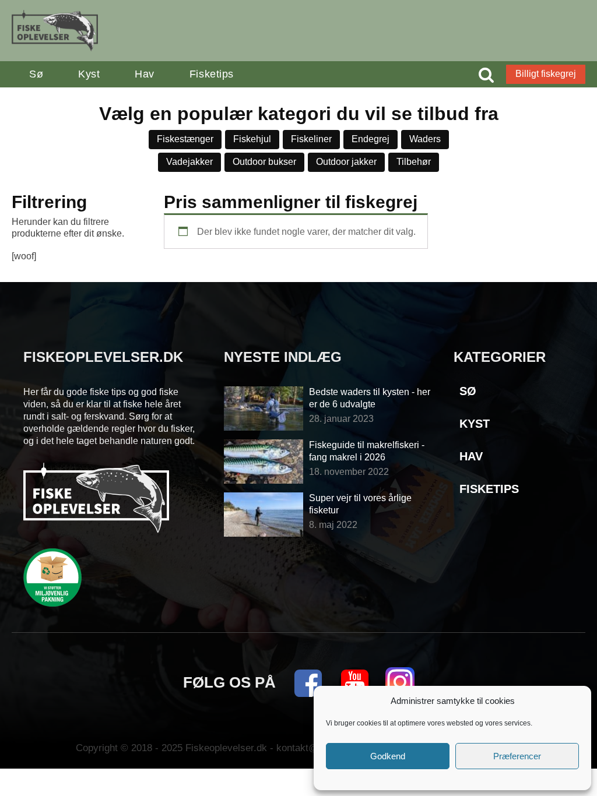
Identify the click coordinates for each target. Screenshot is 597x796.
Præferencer (517, 756)
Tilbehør (413, 162)
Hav (144, 74)
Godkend (387, 756)
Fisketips (211, 74)
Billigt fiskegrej (545, 74)
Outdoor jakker (346, 162)
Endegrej (370, 139)
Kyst (89, 74)
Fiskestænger (185, 139)
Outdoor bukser (264, 162)
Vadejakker (189, 162)
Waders (425, 139)
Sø (36, 74)
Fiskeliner (311, 139)
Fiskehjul (252, 139)
